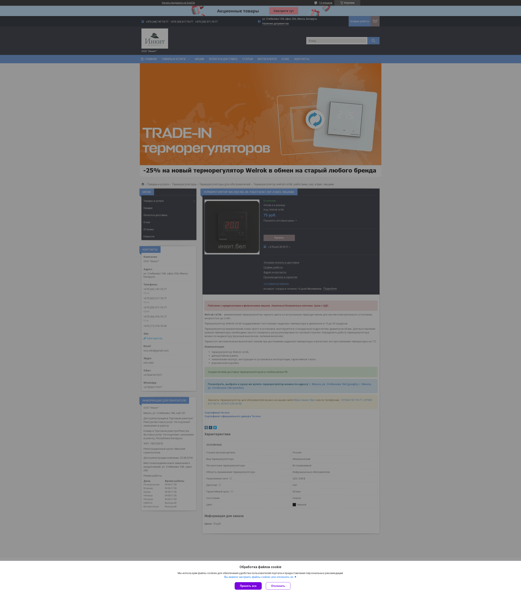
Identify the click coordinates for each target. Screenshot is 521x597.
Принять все (248, 585)
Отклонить (278, 585)
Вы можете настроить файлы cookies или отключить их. (259, 576)
